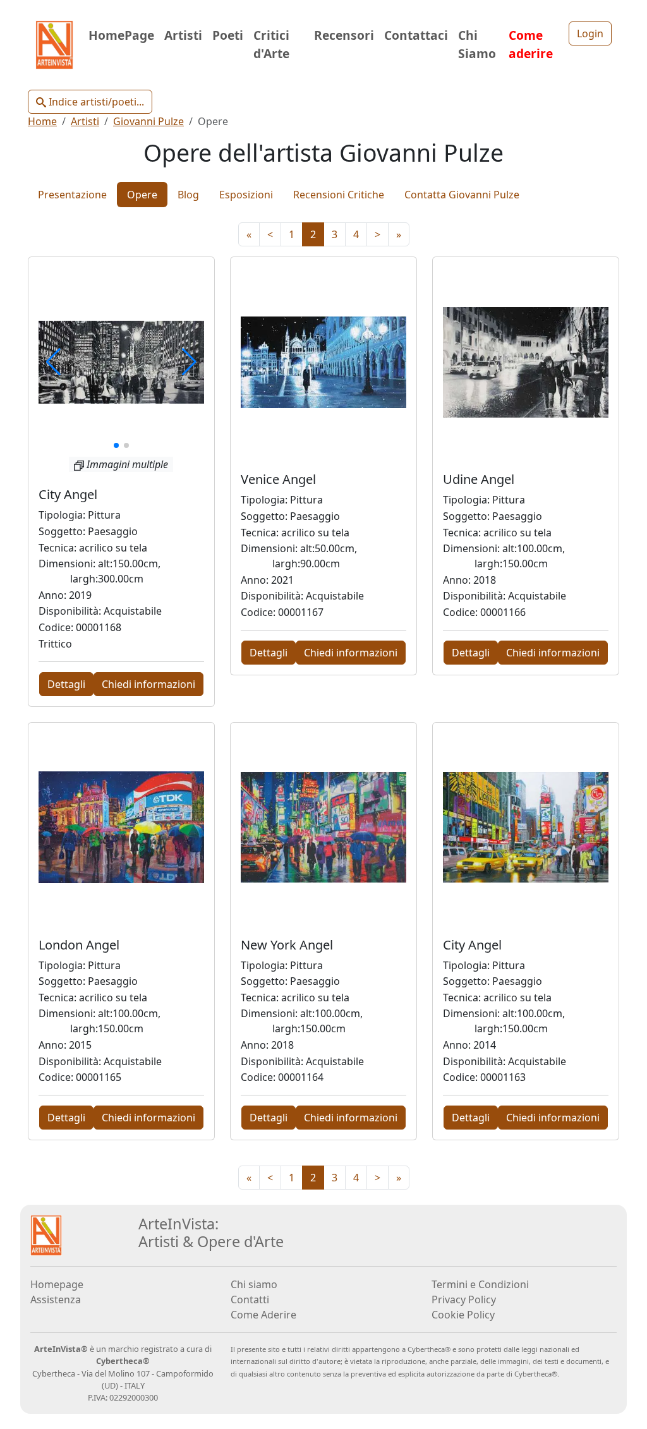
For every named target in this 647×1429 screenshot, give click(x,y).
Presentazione (72, 195)
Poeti (227, 35)
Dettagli (66, 684)
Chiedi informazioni (148, 684)
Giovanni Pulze (148, 121)
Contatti (250, 1299)
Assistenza (55, 1299)
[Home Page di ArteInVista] (46, 1234)
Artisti (183, 35)
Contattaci (416, 35)
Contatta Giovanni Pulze (461, 195)
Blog (188, 195)
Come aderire (531, 44)
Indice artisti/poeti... (95, 102)
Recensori (344, 35)
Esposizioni (246, 195)
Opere (142, 195)
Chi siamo (254, 1284)
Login (590, 33)
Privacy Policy (464, 1299)
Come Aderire (263, 1315)
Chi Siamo (477, 44)
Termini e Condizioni (480, 1284)
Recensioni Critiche (338, 195)
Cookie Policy (463, 1315)
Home (42, 121)
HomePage (121, 35)
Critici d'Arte (271, 44)
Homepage (56, 1284)
